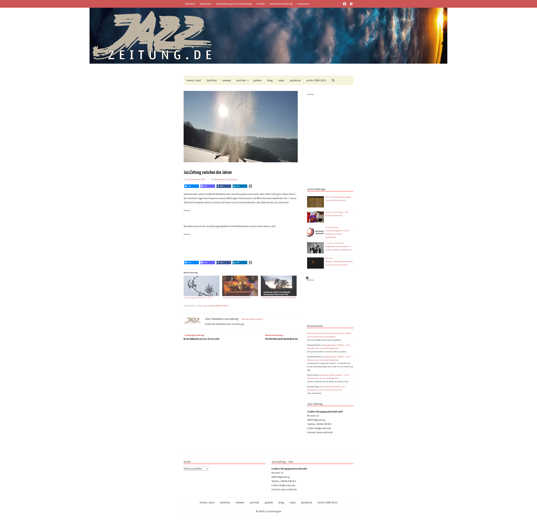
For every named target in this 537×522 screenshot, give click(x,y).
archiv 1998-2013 (316, 80)
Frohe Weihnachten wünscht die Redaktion (278, 297)
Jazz (199, 305)
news (281, 80)
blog (270, 80)
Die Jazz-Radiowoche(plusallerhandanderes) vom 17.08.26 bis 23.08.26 (339, 261)
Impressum (303, 3)
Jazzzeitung (209, 305)
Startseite (190, 3)
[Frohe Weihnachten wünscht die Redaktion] (279, 286)
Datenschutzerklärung (281, 3)
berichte (212, 80)
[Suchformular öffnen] (333, 80)
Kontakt (261, 3)
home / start (193, 80)
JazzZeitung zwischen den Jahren (198, 297)
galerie (257, 80)
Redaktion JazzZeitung (226, 179)
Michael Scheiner (314, 333)
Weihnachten (222, 305)
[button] (191, 186)
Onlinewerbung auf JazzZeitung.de (234, 3)
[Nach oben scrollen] (532, 517)
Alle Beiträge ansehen (252, 319)
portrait (241, 80)
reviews (226, 80)
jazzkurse (295, 80)
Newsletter (205, 3)
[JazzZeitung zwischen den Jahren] (201, 286)
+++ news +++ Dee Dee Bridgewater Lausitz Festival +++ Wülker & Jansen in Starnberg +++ (338, 246)
